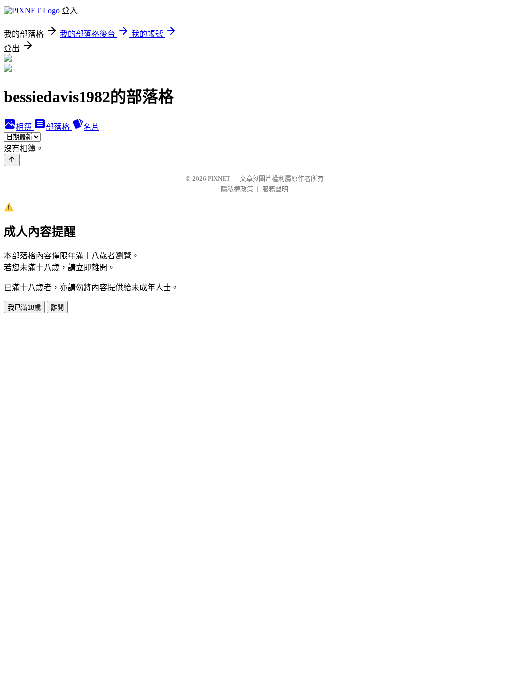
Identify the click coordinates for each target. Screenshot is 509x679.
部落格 (59, 127)
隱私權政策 (237, 189)
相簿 (25, 127)
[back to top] (12, 160)
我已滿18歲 (24, 307)
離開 (57, 307)
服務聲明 (275, 189)
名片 (91, 127)
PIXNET (219, 178)
